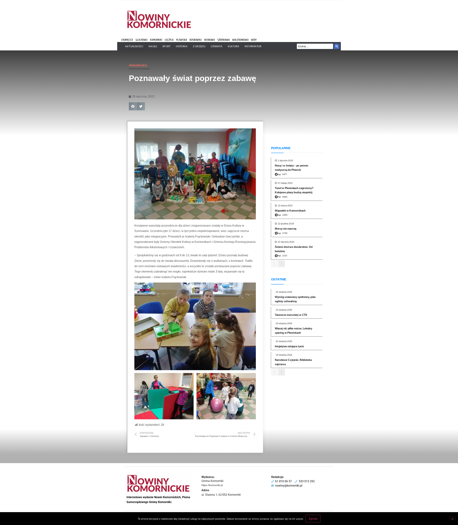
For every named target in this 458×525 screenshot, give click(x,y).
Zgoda (313, 518)
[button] (133, 106)
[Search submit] (336, 46)
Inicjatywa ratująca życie (289, 346)
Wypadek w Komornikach (290, 210)
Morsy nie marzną (285, 228)
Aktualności (138, 65)
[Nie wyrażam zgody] (452, 518)
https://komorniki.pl (212, 485)
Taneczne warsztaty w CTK (291, 314)
